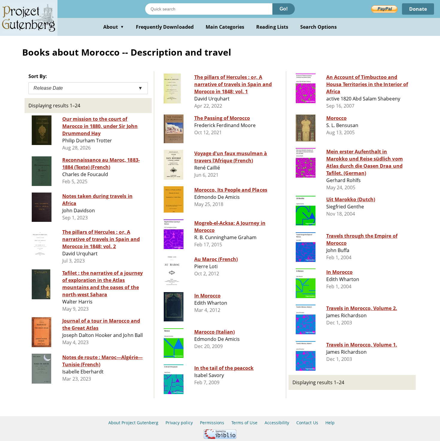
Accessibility (277, 422)
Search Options (318, 27)
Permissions (212, 422)
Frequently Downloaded (165, 27)
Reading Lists (272, 27)
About (113, 27)
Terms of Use (244, 422)
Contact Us (307, 422)
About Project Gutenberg (133, 422)
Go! (284, 8)
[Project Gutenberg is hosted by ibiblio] (220, 437)
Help (330, 422)
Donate (418, 9)
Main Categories (225, 27)
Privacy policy (179, 422)
